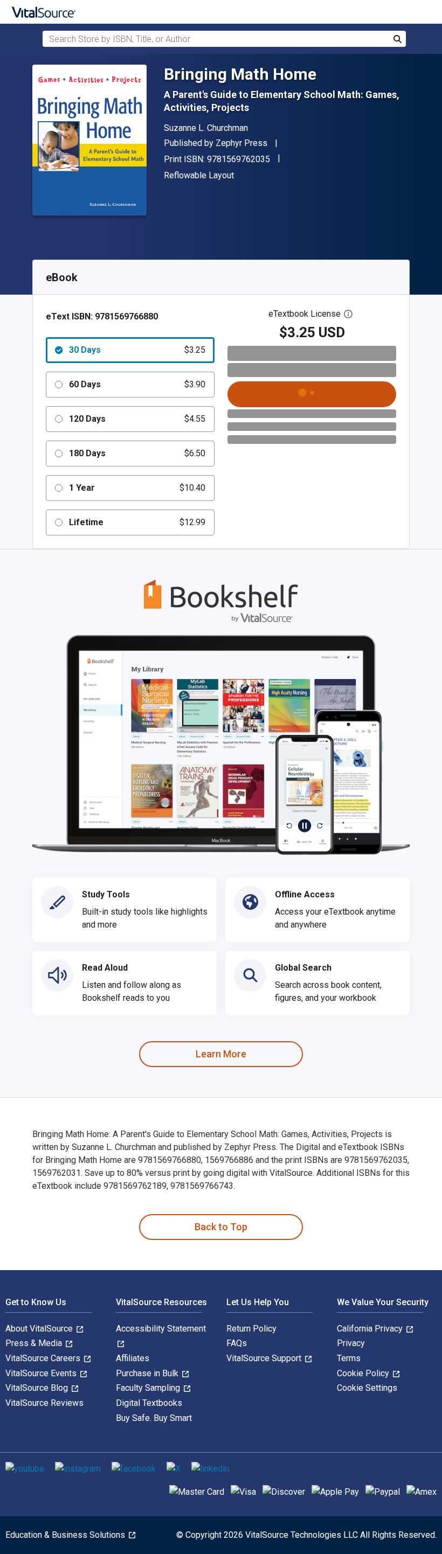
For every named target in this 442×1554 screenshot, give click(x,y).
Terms (349, 1358)
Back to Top (221, 1226)
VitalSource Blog (37, 1388)
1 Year (137, 488)
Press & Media (34, 1343)
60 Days (137, 384)
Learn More (221, 1054)
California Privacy (371, 1328)
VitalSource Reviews (44, 1403)
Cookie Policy (364, 1373)
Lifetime (137, 522)
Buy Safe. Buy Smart (154, 1418)
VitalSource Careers (43, 1358)
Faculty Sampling (149, 1388)
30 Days (137, 350)
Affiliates (132, 1358)
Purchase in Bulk (148, 1373)
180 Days (137, 453)
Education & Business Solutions (66, 1535)
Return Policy (251, 1328)
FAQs (236, 1343)
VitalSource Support (264, 1358)
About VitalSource (40, 1328)
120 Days (137, 419)
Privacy (351, 1343)
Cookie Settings (367, 1388)
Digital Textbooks (149, 1403)
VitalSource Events (42, 1373)
